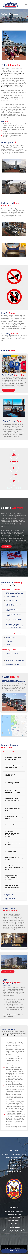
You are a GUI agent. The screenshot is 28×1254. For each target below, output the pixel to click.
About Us (14, 1223)
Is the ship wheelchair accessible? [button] (12, 783)
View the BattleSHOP (14, 1217)
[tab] (14, 758)
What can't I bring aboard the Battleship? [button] (12, 791)
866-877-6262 (14, 1162)
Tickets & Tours (14, 1251)
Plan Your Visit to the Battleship (14, 1212)
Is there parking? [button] (10, 851)
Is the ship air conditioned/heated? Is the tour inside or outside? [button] (12, 834)
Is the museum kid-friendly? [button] (11, 817)
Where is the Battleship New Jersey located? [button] (12, 766)
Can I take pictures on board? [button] (12, 858)
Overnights (5, 87)
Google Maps (12, 585)
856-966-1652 (14, 1160)
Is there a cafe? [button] (10, 825)
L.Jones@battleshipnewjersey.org (13, 1035)
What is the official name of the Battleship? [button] (13, 758)
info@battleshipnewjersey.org (14, 1157)
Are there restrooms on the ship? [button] (12, 844)
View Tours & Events (14, 1220)
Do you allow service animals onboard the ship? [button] (12, 800)
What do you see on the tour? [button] (12, 809)
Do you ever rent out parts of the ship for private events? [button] (11, 877)
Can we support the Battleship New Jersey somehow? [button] (12, 887)
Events (12, 99)
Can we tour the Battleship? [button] (10, 775)
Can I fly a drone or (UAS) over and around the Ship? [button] (12, 867)
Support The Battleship (14, 1215)
